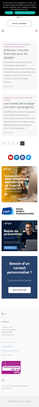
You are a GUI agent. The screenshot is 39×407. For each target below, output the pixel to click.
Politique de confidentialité (24, 13)
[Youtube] (10, 157)
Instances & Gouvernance (10, 351)
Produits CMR (8, 46)
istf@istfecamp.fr (7, 327)
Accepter (9, 13)
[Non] (36, 8)
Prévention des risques (23, 44)
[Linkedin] (16, 157)
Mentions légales (7, 355)
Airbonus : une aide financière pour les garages (16, 54)
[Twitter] (28, 157)
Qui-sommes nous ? (8, 342)
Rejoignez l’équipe (7, 346)
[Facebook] (22, 157)
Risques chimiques (19, 46)
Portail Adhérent (19, 23)
